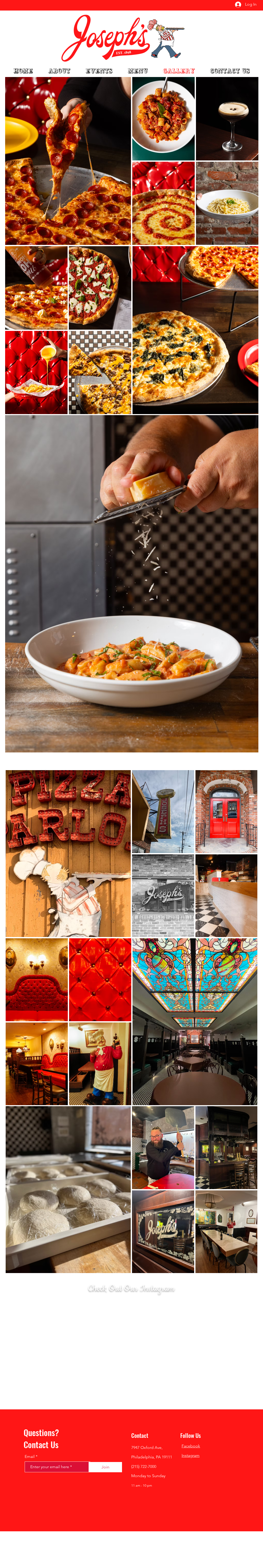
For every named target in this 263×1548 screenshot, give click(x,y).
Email (30, 1457)
